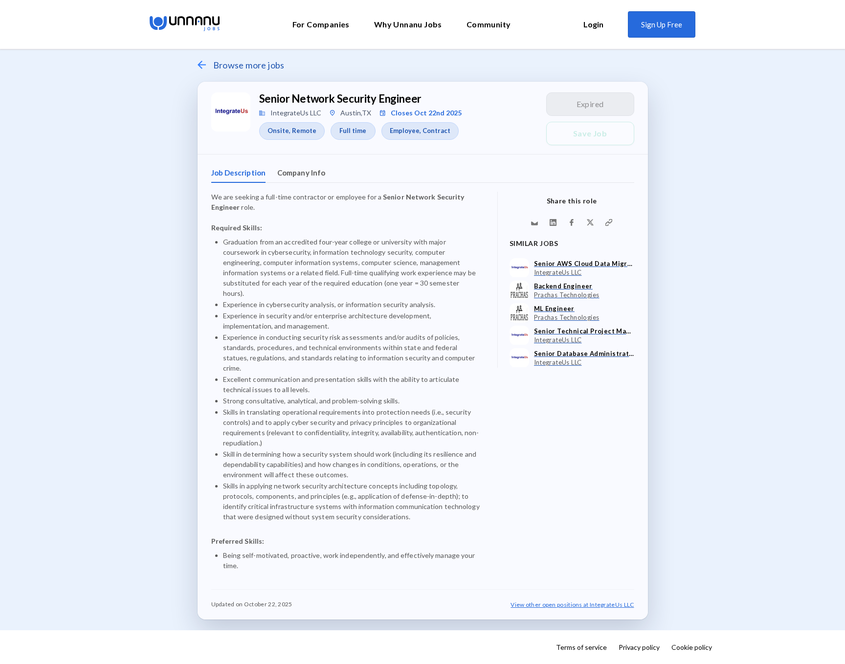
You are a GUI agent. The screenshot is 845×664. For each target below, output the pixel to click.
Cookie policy (691, 647)
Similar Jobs (534, 243)
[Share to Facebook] (571, 222)
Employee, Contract (420, 130)
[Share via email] (534, 222)
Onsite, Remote (291, 130)
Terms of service (581, 647)
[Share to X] (590, 222)
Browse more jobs (249, 65)
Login (593, 24)
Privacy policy (639, 647)
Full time (352, 130)
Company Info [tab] (301, 172)
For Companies (321, 24)
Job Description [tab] (238, 172)
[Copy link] (609, 222)
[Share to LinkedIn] (553, 222)
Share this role (572, 201)
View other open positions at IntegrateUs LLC (572, 604)
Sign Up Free (661, 24)
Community (489, 24)
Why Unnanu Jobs (408, 24)
